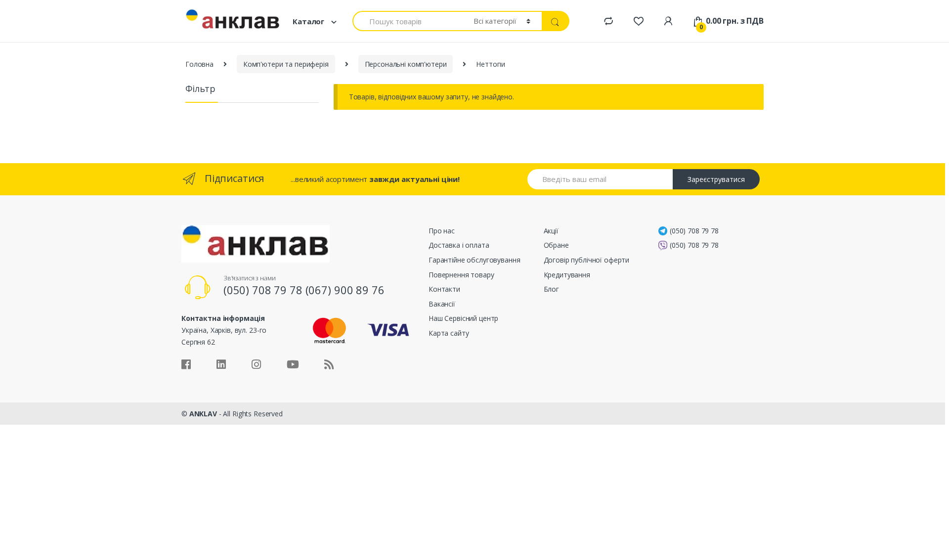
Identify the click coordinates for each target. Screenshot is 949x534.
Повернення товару (461, 274)
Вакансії (442, 304)
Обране (556, 245)
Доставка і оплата (459, 245)
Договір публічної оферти (587, 260)
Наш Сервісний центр (463, 318)
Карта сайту (449, 333)
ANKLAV (203, 413)
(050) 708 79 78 (694, 230)
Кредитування (567, 274)
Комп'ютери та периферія (286, 64)
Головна (199, 64)
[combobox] (407, 21)
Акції (551, 230)
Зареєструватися (716, 179)
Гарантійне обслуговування (474, 260)
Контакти (444, 289)
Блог (551, 289)
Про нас (442, 230)
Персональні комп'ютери (406, 64)
